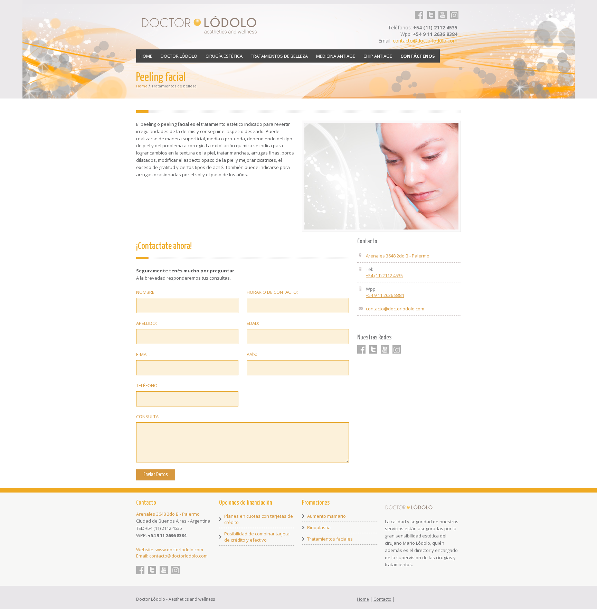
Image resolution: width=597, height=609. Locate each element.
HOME (146, 56)
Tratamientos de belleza (174, 85)
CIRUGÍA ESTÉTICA (224, 56)
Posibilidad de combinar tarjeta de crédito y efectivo (257, 537)
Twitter (431, 10)
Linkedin (454, 10)
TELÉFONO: (147, 385)
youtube (442, 10)
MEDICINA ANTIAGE (335, 56)
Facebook (419, 10)
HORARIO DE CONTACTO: (272, 292)
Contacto (382, 599)
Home (142, 85)
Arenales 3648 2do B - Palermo (397, 256)
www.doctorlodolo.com (179, 549)
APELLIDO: (146, 323)
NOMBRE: (145, 292)
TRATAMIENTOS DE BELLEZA (279, 56)
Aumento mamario (326, 516)
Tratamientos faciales (330, 539)
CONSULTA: (148, 416)
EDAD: (253, 323)
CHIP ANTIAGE (377, 56)
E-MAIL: (143, 354)
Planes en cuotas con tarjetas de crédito (258, 519)
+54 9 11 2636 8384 (385, 295)
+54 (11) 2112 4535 (384, 275)
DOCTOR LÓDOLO (179, 56)
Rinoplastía (319, 527)
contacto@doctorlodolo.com (425, 40)
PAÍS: (252, 354)
